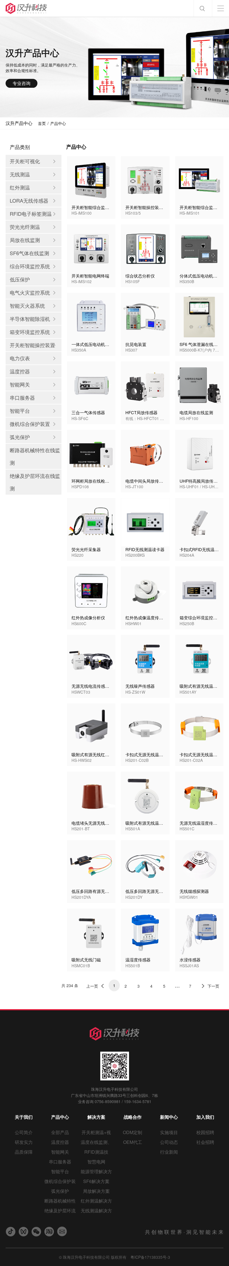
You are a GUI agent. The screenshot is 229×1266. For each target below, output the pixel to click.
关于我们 (24, 1117)
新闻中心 (169, 1117)
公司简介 (24, 1132)
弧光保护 (60, 1191)
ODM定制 (132, 1132)
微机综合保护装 (60, 1181)
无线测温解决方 (96, 1210)
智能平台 (60, 1171)
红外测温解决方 (96, 1201)
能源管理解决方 (96, 1171)
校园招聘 (205, 1132)
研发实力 (24, 1142)
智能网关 (60, 1152)
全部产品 (60, 1132)
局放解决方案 (96, 1191)
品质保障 (24, 1152)
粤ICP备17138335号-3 (150, 1257)
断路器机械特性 (60, 1201)
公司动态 (169, 1142)
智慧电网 (96, 1161)
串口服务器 (60, 1161)
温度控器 (60, 1142)
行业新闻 (169, 1152)
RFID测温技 (96, 1152)
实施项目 (169, 1132)
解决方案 (96, 1117)
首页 (42, 123)
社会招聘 (205, 1142)
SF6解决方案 (96, 1181)
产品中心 (58, 123)
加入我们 (205, 1117)
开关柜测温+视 (96, 1132)
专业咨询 (21, 83)
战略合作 (133, 1117)
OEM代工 (132, 1142)
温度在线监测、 (96, 1142)
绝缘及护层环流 (60, 1210)
